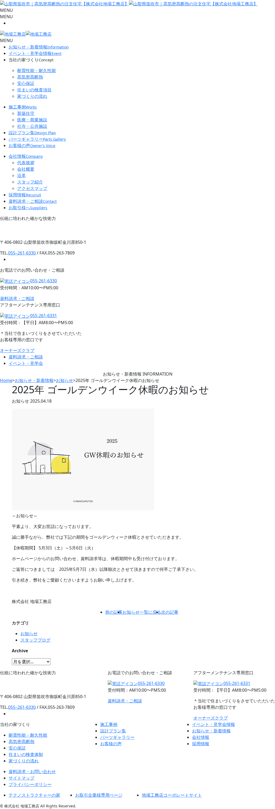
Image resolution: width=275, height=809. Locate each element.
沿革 (21, 175)
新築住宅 (25, 113)
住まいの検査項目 (34, 90)
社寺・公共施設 (32, 126)
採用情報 (25, 195)
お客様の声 (32, 145)
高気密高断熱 (30, 77)
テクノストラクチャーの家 (34, 795)
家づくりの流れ (32, 96)
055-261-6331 (43, 316)
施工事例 (23, 107)
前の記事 (113, 612)
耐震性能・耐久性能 (36, 70)
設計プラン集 (32, 133)
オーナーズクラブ (17, 350)
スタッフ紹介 (30, 182)
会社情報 (26, 156)
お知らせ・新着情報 (39, 47)
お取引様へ (28, 208)
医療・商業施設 (32, 120)
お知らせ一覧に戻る (141, 612)
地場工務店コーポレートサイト (172, 795)
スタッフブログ (35, 640)
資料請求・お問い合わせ (32, 771)
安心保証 (25, 83)
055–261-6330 (22, 253)
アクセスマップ (32, 188)
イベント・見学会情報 (35, 53)
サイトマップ (21, 778)
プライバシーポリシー (30, 784)
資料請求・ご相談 (33, 201)
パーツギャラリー (37, 139)
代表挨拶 (25, 163)
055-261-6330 (43, 281)
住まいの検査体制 (26, 754)
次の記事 (169, 612)
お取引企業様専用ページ (98, 795)
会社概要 (25, 169)
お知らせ (29, 633)
